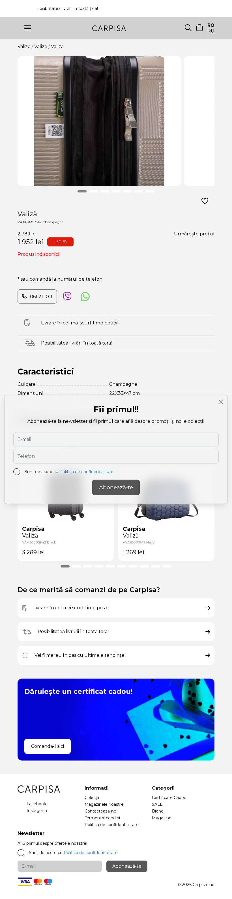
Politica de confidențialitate (86, 471)
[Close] (220, 401)
